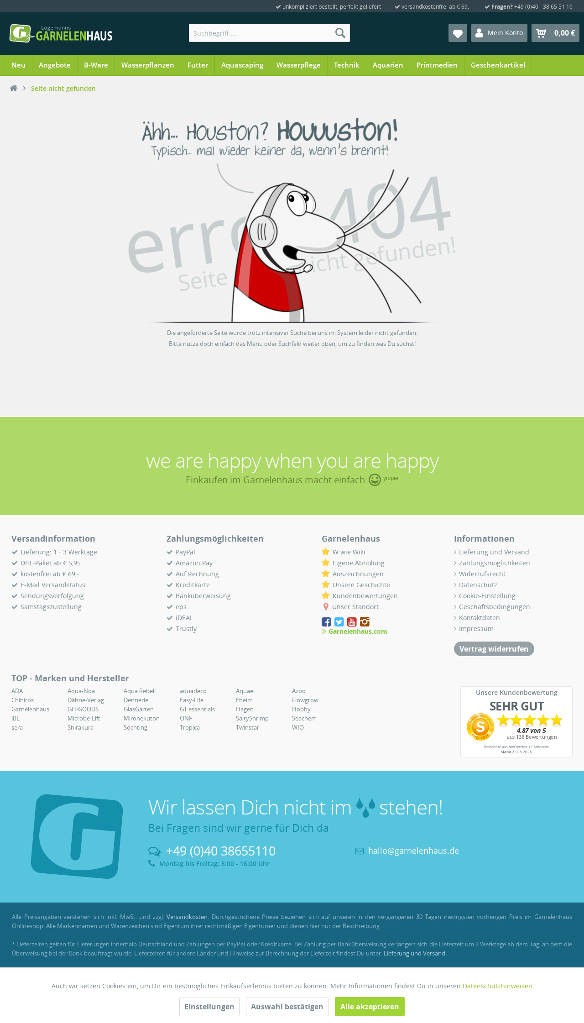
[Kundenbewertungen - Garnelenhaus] (516, 727)
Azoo (299, 691)
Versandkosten (187, 917)
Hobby (301, 709)
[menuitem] (269, 33)
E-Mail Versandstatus (53, 584)
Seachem (304, 718)
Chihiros (22, 700)
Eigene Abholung (359, 562)
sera (17, 727)
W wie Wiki (349, 552)
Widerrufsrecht (482, 573)
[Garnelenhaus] (14, 88)
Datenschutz (478, 584)
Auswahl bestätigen (287, 1007)
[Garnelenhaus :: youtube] (352, 622)
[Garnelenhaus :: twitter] (339, 622)
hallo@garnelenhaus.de (413, 850)
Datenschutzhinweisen (497, 985)
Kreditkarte (193, 584)
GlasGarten (139, 709)
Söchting (135, 727)
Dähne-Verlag (86, 700)
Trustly (186, 628)
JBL (15, 718)
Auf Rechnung (197, 573)
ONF (186, 718)
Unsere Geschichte (361, 584)
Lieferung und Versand (494, 552)
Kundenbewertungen (365, 595)
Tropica (190, 727)
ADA (17, 691)
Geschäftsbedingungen (494, 606)
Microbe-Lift (84, 718)
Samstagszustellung (51, 606)
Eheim (244, 700)
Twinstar (247, 727)
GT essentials (197, 709)
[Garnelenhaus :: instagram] (365, 622)
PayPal (185, 552)
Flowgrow (305, 700)
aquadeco (193, 691)
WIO (298, 727)
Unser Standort (355, 606)
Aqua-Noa (81, 691)
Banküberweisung (203, 595)
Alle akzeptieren (369, 1007)
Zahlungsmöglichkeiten (494, 562)
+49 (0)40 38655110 (221, 850)
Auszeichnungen (358, 573)
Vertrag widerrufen (494, 649)
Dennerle (136, 700)
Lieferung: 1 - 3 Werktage (59, 552)
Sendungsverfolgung (52, 595)
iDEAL (184, 617)
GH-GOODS (83, 709)
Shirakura (81, 727)
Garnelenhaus (30, 709)
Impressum (476, 628)
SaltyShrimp (252, 718)
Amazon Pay (194, 562)
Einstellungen (209, 1007)
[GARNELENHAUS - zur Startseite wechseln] (60, 33)
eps (181, 606)
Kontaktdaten (479, 617)
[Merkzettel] (457, 33)
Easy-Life (191, 700)
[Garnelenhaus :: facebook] (327, 622)
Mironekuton (142, 718)
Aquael (245, 691)
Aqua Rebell (140, 691)
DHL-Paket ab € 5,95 (51, 562)
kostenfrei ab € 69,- (50, 573)
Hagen (245, 709)
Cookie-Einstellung (487, 595)
